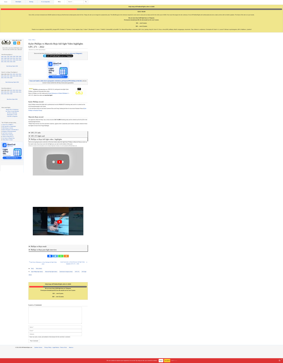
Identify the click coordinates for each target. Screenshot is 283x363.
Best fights (18, 1)
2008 (5, 58)
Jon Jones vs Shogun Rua (8, 138)
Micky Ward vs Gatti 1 (8, 139)
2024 (11, 61)
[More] (66, 256)
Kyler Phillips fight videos (37, 271)
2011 (14, 58)
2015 (5, 60)
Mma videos (39, 268)
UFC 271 (77, 271)
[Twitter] (55, 256)
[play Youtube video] (59, 162)
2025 (14, 61)
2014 (2, 60)
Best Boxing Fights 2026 (12, 66)
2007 (2, 58)
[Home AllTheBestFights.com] (6, 44)
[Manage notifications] (279, 360)
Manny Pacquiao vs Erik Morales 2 (10, 129)
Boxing (31, 1)
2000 (2, 56)
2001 (5, 56)
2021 (2, 61)
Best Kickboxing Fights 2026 (12, 82)
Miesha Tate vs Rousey (7, 134)
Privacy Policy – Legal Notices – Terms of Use (55, 347)
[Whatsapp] (60, 256)
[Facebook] (49, 256)
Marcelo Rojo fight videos (51, 271)
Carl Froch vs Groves (7, 133)
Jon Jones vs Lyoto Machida (12, 111)
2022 (5, 61)
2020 (20, 60)
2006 (20, 56)
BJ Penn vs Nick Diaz (12, 113)
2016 (8, 60)
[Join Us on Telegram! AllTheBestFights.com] (58, 56)
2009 (8, 58)
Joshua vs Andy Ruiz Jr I (8, 136)
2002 (8, 56)
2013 (20, 58)
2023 (8, 61)
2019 (17, 60)
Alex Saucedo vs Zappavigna (9, 126)
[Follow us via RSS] (18, 44)
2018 (14, 60)
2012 (17, 58)
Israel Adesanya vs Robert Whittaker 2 (58, 93)
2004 (14, 56)
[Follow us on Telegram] (15, 44)
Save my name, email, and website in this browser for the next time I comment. (50, 337)
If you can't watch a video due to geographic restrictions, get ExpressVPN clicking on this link (56, 80)
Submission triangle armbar (66, 271)
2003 (11, 56)
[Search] (86, 2)
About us (71, 347)
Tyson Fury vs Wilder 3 (7, 124)
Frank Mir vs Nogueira (12, 116)
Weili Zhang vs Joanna (7, 128)
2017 (11, 60)
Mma (59, 1)
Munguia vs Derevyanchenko (9, 131)
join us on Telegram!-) (76, 53)
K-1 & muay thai (45, 1)
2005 (17, 56)
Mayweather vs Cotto (12, 114)
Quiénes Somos (38, 347)
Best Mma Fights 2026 (12, 99)
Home (5, 1)
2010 (11, 58)
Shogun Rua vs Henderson (12, 109)
